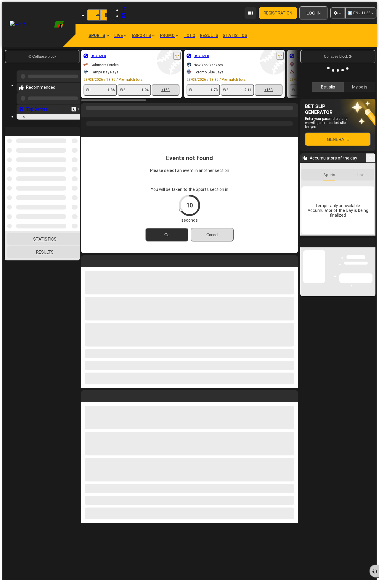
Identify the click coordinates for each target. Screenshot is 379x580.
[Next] (99, 395)
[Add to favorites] (177, 56)
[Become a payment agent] (250, 13)
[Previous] (73, 109)
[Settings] (337, 13)
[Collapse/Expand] (370, 246)
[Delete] (292, 395)
